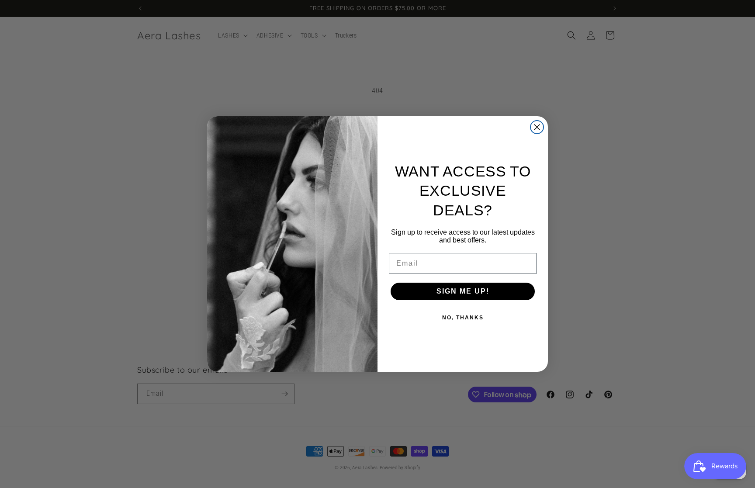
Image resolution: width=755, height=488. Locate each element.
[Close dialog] (537, 127)
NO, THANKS (463, 318)
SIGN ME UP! (462, 291)
